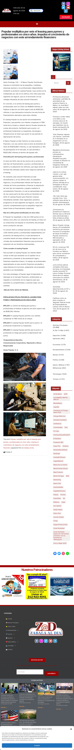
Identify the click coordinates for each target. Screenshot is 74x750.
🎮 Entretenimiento (11, 630)
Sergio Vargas (57, 509)
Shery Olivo (57, 513)
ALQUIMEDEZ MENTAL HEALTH (60, 398)
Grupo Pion (56, 446)
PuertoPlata (57, 498)
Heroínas (65, 446)
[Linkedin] (66, 11)
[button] (71, 729)
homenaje (56, 453)
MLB (67, 476)
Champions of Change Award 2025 (60, 411)
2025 (65, 394)
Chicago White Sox (59, 416)
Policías (55, 494)
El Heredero (57, 438)
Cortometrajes (57, 427)
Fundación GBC (58, 442)
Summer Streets (58, 517)
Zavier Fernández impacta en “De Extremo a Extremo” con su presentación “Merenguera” (61, 535)
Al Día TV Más (58, 330)
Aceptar (37, 745)
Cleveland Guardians (59, 420)
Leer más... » (4, 707)
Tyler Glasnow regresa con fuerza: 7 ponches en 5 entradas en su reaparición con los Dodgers (61, 138)
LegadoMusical (58, 461)
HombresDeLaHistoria (60, 450)
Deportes (56, 335)
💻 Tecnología (10, 645)
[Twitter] (63, 7)
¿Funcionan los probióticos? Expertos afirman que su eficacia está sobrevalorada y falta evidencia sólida (61, 214)
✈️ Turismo (9, 634)
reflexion (56, 502)
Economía (56, 345)
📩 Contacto (9, 649)
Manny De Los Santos (60, 465)
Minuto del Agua (58, 476)
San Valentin (57, 506)
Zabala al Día (29, 448)
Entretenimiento (59, 350)
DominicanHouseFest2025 (61, 435)
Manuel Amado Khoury (60, 468)
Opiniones (56, 338)
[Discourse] (67, 553)
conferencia (57, 423)
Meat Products (58, 472)
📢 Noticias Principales (12, 622)
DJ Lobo (56, 431)
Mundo (55, 355)
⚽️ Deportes (9, 638)
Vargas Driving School (60, 524)
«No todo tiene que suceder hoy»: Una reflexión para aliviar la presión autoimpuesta (27, 722)
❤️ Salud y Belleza (11, 642)
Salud (63, 502)
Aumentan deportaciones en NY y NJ (61, 289)
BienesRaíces (57, 403)
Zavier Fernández (58, 528)
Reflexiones (57, 368)
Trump (55, 521)
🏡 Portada (9, 619)
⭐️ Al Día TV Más (10, 626)
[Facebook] (63, 4)
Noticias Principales (60, 325)
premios (63, 494)
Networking (57, 479)
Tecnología (57, 374)
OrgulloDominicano (59, 491)
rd (64, 498)
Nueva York (57, 483)
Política (55, 360)
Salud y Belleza (58, 365)
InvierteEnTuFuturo (59, 457)
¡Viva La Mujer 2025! (59, 543)
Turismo (56, 379)
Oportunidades (58, 487)
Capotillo (56, 407)
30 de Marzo (57, 394)
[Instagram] (68, 4)
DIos (66, 427)
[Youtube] (68, 7)
